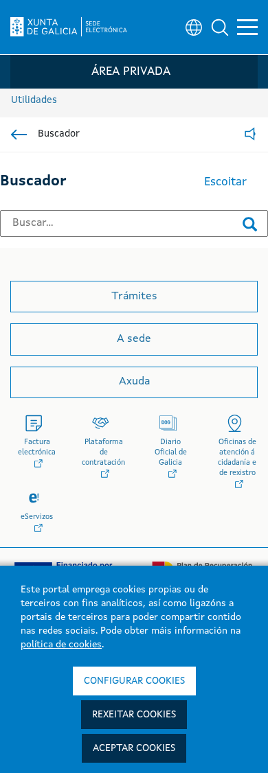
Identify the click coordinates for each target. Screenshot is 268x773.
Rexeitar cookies (134, 714)
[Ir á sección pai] (19, 134)
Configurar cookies (134, 681)
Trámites (134, 296)
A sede (134, 339)
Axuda (134, 381)
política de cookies (61, 644)
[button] (220, 27)
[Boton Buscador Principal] (250, 224)
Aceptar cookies (134, 748)
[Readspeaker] (250, 134)
